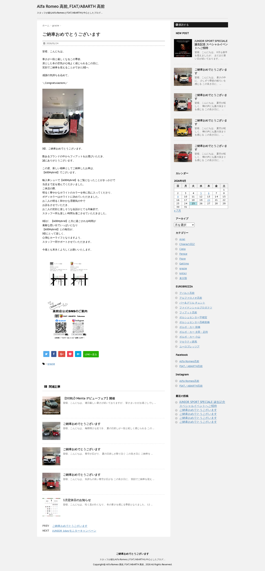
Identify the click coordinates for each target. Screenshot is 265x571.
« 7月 (177, 210)
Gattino (184, 263)
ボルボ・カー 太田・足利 (193, 332)
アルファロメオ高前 (190, 297)
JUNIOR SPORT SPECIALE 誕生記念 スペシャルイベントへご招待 (211, 44)
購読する (183, 24)
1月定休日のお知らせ (77, 500)
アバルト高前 (187, 293)
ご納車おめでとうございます (82, 424)
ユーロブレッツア (189, 346)
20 (208, 200)
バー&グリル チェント (192, 302)
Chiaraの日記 (187, 244)
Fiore (182, 258)
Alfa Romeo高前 (189, 361)
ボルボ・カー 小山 (189, 336)
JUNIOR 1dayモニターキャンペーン (74, 530)
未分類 (183, 278)
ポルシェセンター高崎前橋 (194, 322)
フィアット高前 (188, 312)
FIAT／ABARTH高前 (191, 366)
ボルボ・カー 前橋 (189, 327)
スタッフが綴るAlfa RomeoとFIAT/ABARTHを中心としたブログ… (132, 559)
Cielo (182, 249)
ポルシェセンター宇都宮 (193, 317)
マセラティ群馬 (188, 341)
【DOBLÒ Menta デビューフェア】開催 (89, 398)
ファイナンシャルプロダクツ (195, 307)
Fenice (183, 253)
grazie (51, 363)
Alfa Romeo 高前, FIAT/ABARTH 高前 (71, 6)
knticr (183, 273)
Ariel (182, 239)
